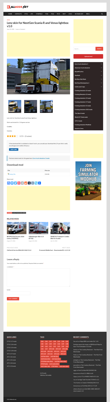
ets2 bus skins (45, 356)
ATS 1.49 (43, 351)
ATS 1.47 (58, 349)
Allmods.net (13, 399)
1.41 (67, 341)
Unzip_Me (12, 174)
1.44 (50, 344)
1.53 (58, 346)
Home (10, 14)
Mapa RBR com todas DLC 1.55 (89, 341)
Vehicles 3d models (45, 375)
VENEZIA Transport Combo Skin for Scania (59, 237)
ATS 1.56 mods (11, 357)
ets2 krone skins (45, 359)
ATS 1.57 (63, 354)
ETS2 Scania (44, 364)
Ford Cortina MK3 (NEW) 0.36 (87, 370)
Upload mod (88, 56)
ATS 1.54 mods (11, 363)
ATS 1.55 (50, 354)
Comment (10, 267)
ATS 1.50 (50, 351)
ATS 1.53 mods (11, 366)
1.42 (42, 344)
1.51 (50, 346)
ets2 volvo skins (64, 366)
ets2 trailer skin (45, 366)
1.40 (63, 341)
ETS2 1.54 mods (11, 350)
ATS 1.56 (56, 354)
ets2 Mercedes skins (60, 361)
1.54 (14, 212)
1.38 (54, 341)
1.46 (58, 344)
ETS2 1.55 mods (11, 347)
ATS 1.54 (43, 354)
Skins (8, 19)
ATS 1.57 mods (11, 353)
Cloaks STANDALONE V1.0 (90, 382)
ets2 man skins (56, 359)
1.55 (67, 346)
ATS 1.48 (64, 349)
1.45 (54, 344)
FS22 (52, 14)
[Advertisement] (38, 45)
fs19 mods (43, 373)
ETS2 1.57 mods (11, 341)
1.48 (67, 344)
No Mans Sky (79, 14)
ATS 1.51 (56, 351)
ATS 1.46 (51, 349)
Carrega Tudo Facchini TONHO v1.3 (88, 379)
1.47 (63, 344)
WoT (64, 14)
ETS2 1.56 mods (11, 344)
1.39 (58, 341)
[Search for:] (88, 49)
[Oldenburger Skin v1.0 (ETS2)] (38, 234)
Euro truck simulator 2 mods (41, 158)
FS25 (46, 14)
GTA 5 (70, 14)
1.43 (46, 344)
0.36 (42, 341)
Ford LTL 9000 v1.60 (87, 373)
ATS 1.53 (63, 351)
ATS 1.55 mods (11, 360)
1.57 (46, 349)
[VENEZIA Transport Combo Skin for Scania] (60, 234)
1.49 (42, 346)
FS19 (58, 14)
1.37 (50, 341)
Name (8, 290)
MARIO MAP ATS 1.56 (92, 376)
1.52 (54, 346)
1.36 (46, 341)
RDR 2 (88, 14)
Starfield (39, 14)
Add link (14, 149)
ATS (32, 14)
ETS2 (26, 14)
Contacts (18, 14)
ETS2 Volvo (55, 366)
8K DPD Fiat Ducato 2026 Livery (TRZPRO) (15, 237)
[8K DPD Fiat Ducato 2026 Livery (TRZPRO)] (16, 234)
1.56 (42, 349)
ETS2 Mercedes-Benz (47, 361)
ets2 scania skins (21, 212)
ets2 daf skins (54, 356)
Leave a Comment (20, 29)
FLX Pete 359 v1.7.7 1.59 (89, 386)
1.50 (46, 346)
